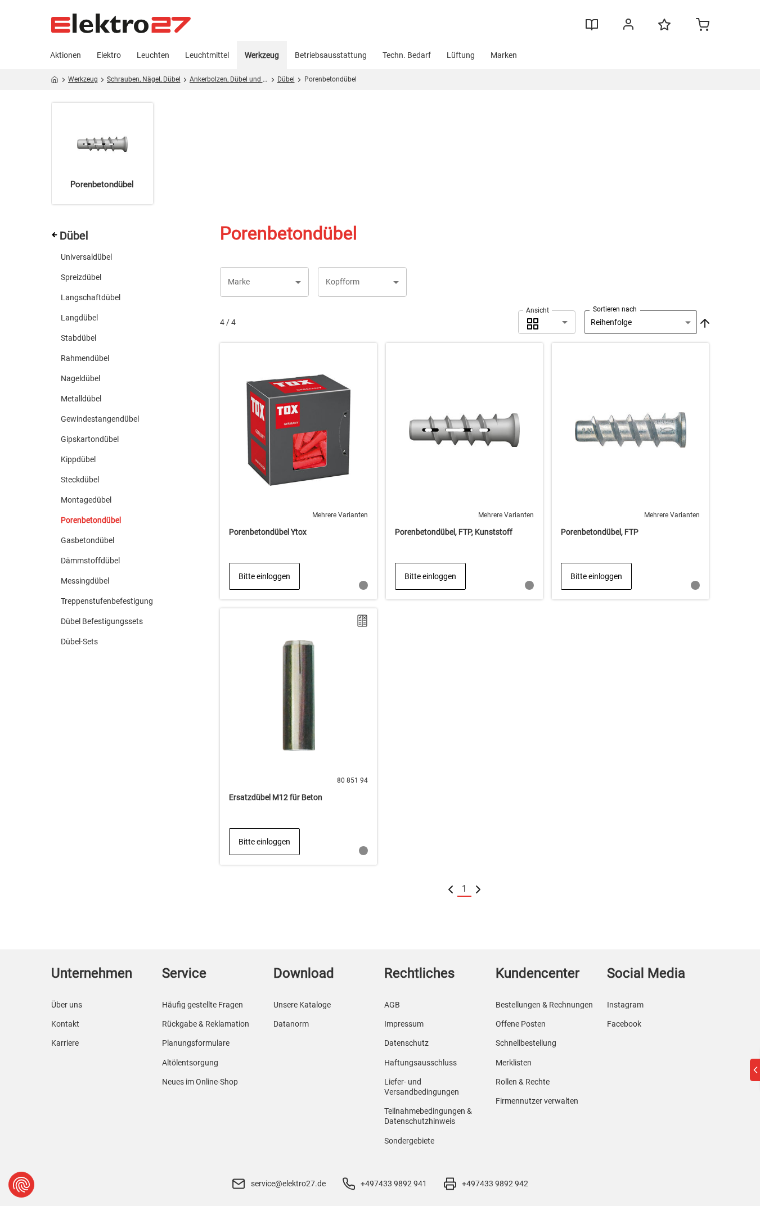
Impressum (404, 1023)
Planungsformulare (196, 1042)
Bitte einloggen (264, 576)
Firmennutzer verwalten (537, 1100)
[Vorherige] (450, 889)
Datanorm (291, 1023)
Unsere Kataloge (302, 1004)
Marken (504, 55)
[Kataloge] (592, 28)
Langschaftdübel (90, 297)
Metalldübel (81, 398)
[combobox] (546, 322)
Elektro (109, 55)
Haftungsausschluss (420, 1062)
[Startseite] (55, 81)
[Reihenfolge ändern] (703, 322)
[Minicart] (702, 26)
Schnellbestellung (526, 1042)
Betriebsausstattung (331, 55)
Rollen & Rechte (523, 1081)
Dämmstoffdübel (90, 560)
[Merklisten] (664, 29)
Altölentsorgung (190, 1062)
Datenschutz (406, 1042)
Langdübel (79, 317)
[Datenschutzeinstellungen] (21, 1185)
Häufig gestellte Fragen (202, 1004)
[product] (298, 471)
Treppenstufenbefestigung (107, 601)
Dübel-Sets (79, 641)
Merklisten (514, 1062)
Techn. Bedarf (407, 55)
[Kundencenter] (628, 26)
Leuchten (153, 55)
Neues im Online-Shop (200, 1081)
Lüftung (461, 55)
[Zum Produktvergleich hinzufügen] (362, 620)
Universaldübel (86, 256)
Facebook (624, 1023)
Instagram (625, 1004)
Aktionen (65, 55)
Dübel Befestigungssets (102, 621)
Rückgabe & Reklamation (205, 1023)
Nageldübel (80, 378)
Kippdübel (78, 459)
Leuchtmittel (207, 55)
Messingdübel (85, 580)
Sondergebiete (409, 1140)
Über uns (66, 1004)
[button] (264, 282)
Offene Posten (521, 1023)
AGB (392, 1004)
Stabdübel (78, 337)
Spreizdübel (81, 277)
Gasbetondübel (87, 540)
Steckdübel (80, 479)
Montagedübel (86, 499)
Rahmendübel (85, 358)
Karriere (65, 1042)
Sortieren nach (615, 309)
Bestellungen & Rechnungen (544, 1004)
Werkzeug (262, 55)
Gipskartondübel (90, 439)
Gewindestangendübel (100, 418)
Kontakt (65, 1023)
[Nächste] (478, 889)
